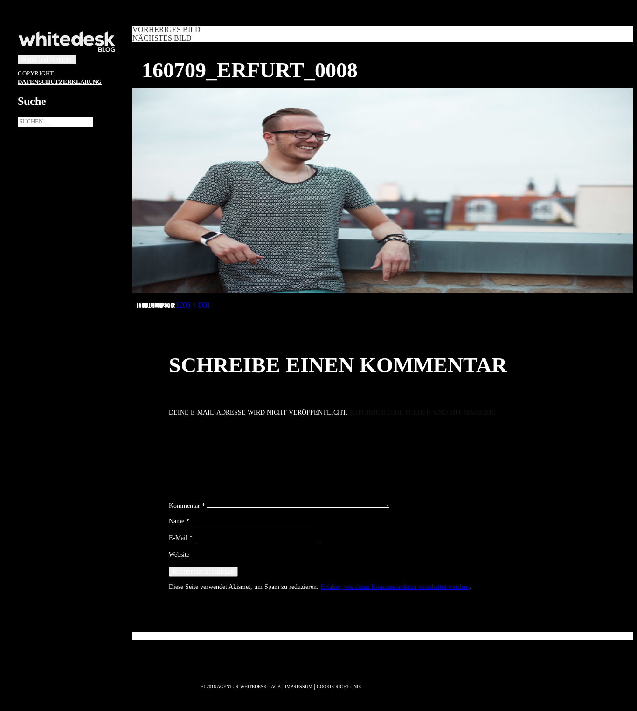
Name (179, 521)
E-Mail (181, 537)
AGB (276, 686)
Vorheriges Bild (166, 30)
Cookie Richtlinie (339, 686)
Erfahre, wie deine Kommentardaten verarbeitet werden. (394, 586)
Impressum (298, 686)
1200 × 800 (192, 305)
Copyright (36, 73)
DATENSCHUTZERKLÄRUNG (60, 82)
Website (179, 554)
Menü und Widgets (46, 59)
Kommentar (187, 505)
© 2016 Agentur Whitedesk (234, 686)
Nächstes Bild (162, 38)
